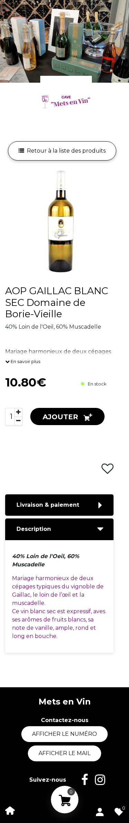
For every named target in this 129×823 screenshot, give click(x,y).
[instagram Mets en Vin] (96, 780)
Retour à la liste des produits (66, 150)
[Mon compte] (99, 810)
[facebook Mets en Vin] (81, 780)
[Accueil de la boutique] (10, 810)
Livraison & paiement (48, 505)
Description (34, 529)
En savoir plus (25, 361)
